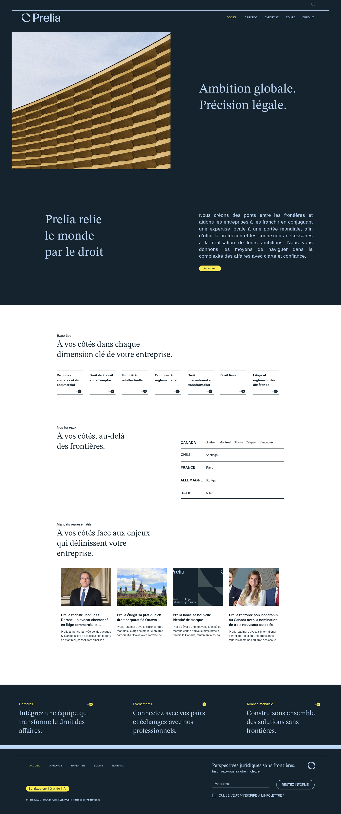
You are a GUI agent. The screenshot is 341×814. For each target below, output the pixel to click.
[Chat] (78, 391)
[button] (271, 17)
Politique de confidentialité (85, 799)
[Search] (313, 4)
